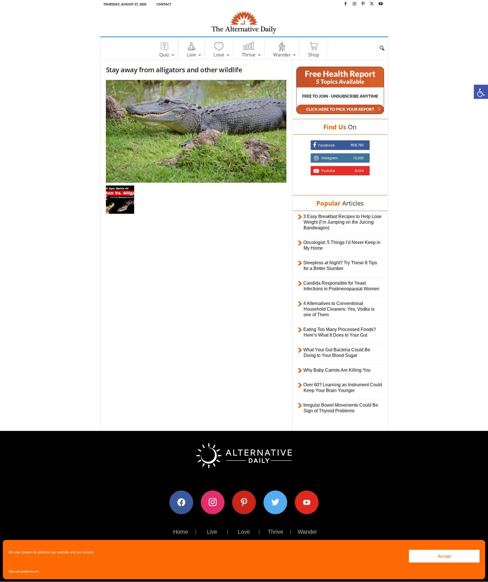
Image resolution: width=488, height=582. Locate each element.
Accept (444, 556)
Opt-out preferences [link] (23, 572)
